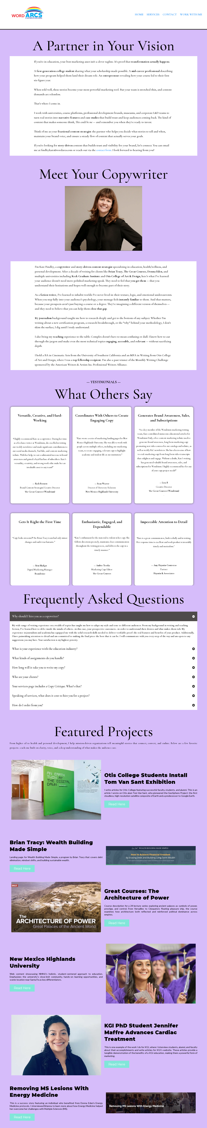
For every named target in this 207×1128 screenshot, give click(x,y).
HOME (139, 14)
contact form (103, 150)
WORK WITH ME (191, 14)
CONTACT (170, 14)
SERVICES (153, 14)
